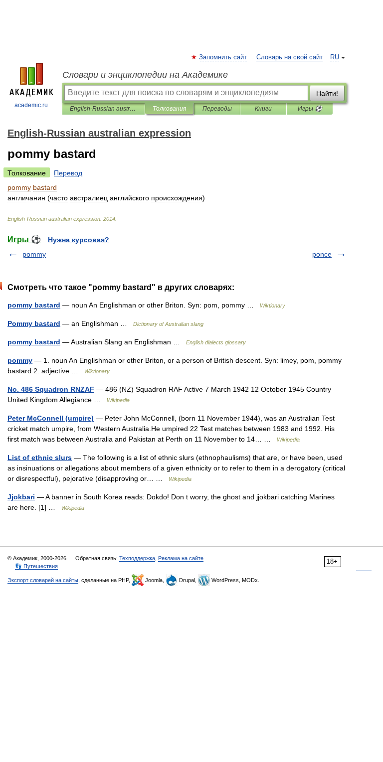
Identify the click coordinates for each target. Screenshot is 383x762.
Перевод (68, 173)
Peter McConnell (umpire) (50, 418)
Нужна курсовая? (78, 240)
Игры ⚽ (310, 108)
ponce (322, 254)
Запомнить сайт (223, 57)
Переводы (217, 108)
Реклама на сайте (180, 558)
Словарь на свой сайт (289, 57)
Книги (263, 108)
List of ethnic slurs (39, 457)
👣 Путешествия (36, 566)
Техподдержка (137, 558)
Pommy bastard (33, 323)
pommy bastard (33, 305)
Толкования (169, 108)
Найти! (327, 93)
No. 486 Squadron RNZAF (50, 389)
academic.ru (31, 105)
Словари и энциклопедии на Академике (145, 75)
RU (334, 57)
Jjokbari (21, 497)
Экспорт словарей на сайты (42, 580)
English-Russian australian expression (103, 108)
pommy (34, 254)
